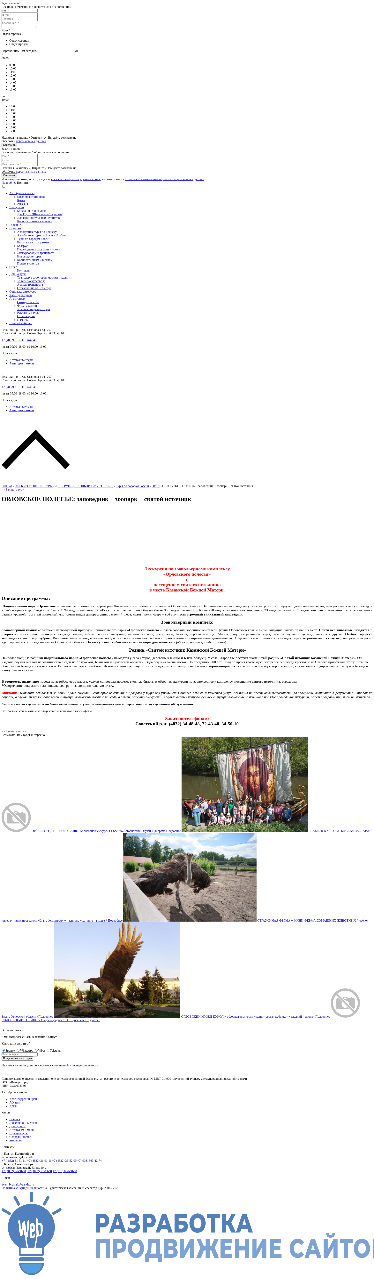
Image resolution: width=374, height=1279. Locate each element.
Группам (15, 228)
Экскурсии (16, 207)
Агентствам (17, 298)
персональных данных (31, 141)
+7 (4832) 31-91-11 (39, 1160)
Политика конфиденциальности (23, 1188)
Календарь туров (20, 295)
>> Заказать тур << (14, 489)
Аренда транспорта (30, 284)
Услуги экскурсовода (31, 281)
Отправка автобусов (22, 291)
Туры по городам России (33, 238)
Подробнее (9, 182)
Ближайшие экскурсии (32, 210)
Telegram (55, 1050)
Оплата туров (26, 316)
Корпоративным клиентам (34, 221)
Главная (7, 486)
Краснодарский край (31, 196)
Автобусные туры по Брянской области (43, 235)
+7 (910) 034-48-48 (65, 1171)
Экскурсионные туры (23, 1122)
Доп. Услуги (17, 274)
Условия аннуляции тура (33, 309)
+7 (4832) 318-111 (13, 340)
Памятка (22, 319)
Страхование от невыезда (34, 288)
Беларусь (23, 246)
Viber (41, 1050)
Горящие (15, 224)
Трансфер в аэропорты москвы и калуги (44, 277)
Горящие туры (18, 1133)
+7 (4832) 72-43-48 (39, 1171)
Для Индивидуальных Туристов (38, 217)
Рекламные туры (28, 312)
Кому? (6, 30)
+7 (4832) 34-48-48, (14, 1171)
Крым (21, 200)
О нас (13, 267)
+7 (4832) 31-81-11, (14, 1160)
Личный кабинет (20, 323)
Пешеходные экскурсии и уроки (38, 249)
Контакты (23, 270)
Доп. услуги (17, 1126)
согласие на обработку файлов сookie (76, 179)
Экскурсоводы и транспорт (35, 253)
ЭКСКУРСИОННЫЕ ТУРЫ (34, 486)
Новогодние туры (29, 256)
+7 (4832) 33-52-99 (64, 1160)
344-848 (31, 340)
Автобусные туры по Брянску (37, 231)
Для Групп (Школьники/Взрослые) (40, 214)
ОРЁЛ (156, 486)
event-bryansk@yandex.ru (18, 1184)
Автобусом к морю (21, 193)
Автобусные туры (21, 360)
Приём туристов (28, 263)
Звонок (10, 1050)
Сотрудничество (28, 302)
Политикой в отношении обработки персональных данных (164, 179)
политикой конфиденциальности (76, 1065)
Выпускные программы (33, 242)
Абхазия (22, 203)
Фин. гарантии (27, 305)
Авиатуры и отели (21, 363)
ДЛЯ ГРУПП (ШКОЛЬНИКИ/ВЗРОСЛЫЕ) (84, 486)
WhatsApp (26, 1050)
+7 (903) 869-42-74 (89, 1160)
